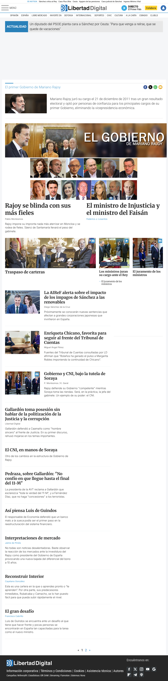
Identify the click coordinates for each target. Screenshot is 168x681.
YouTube (147, 669)
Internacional (84, 15)
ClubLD (154, 15)
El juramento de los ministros (111, 283)
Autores (118, 671)
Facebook (129, 669)
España (25, 15)
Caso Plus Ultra (64, 1)
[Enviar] (155, 87)
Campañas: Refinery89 (17, 675)
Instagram (141, 669)
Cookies (79, 671)
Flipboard (129, 674)
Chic (109, 15)
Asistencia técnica (99, 671)
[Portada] (83, 8)
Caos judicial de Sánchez (112, 1)
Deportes (99, 15)
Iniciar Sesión (163, 8)
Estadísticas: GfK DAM (39, 675)
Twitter (135, 669)
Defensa (68, 15)
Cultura (119, 15)
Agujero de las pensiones (89, 1)
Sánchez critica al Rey (48, 1)
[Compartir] (145, 87)
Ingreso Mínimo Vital (132, 1)
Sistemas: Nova (78, 675)
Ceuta (75, 1)
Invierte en (56, 15)
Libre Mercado (39, 15)
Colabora (151, 8)
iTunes (141, 674)
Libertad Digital (67, 663)
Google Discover (153, 669)
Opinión (14, 15)
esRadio (143, 15)
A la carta (131, 15)
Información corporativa (22, 671)
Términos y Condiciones (56, 671)
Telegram (135, 674)
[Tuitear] (150, 87)
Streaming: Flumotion (60, 675)
